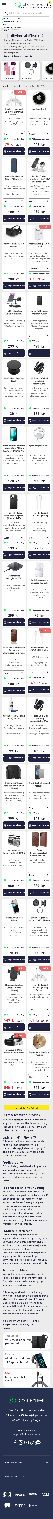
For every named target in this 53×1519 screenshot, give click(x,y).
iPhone (4, 29)
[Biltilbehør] (30, 68)
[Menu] (5, 4)
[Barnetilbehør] (9, 68)
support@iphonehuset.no (27, 1434)
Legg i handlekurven (15, 151)
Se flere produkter (26, 1107)
